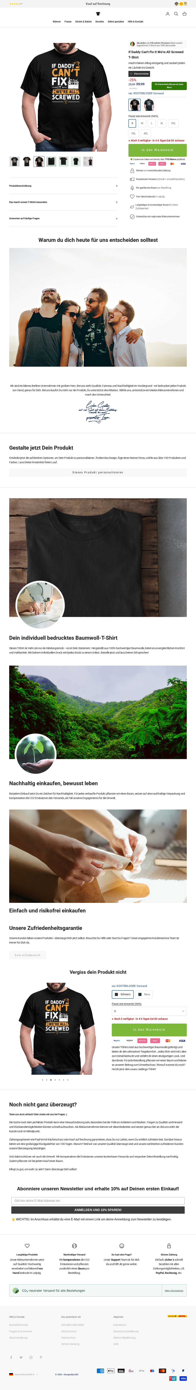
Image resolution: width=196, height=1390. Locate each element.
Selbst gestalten (116, 21)
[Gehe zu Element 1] (14, 161)
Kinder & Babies (83, 21)
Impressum (119, 1324)
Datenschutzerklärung (126, 1331)
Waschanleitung (18, 1337)
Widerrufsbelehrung (124, 1337)
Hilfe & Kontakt (135, 21)
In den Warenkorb (158, 150)
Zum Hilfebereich (28, 955)
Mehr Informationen (174, 1290)
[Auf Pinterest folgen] (41, 1357)
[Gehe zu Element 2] (26, 161)
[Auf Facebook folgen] (11, 1357)
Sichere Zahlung (70, 1344)
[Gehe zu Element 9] (63, 161)
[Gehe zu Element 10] (75, 161)
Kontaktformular (18, 1324)
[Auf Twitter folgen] (21, 1357)
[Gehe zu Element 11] (88, 161)
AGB (115, 1344)
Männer (57, 21)
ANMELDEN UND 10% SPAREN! (98, 1210)
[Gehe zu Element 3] (39, 161)
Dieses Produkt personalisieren (98, 472)
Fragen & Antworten (20, 1331)
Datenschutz (68, 1337)
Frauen (68, 21)
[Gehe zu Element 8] (51, 161)
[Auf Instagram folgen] (31, 1357)
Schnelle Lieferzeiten (72, 1324)
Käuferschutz (69, 1331)
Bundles (100, 21)
